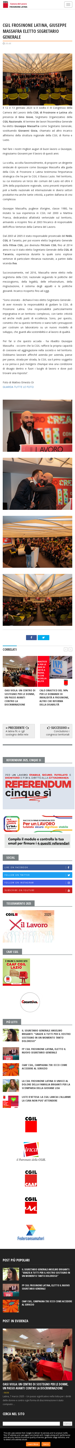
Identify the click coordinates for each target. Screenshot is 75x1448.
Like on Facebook (16, 867)
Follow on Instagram (19, 882)
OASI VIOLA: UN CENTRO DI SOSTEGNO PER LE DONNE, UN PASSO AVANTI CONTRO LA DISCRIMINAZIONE (35, 1386)
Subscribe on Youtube (20, 890)
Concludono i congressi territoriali (57, 732)
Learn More (33, 1444)
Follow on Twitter (17, 875)
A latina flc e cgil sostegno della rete (17, 732)
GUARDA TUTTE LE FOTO (18, 387)
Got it (46, 1444)
